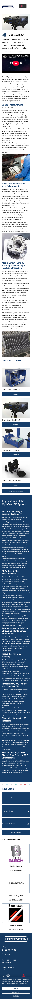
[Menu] (29, 6)
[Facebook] (15, 950)
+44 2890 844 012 (10, 960)
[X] (12, 950)
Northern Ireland (7, 970)
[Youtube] (6, 950)
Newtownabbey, (7, 965)
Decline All (15, 992)
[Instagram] (9, 950)
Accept (16, 988)
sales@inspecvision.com (9, 947)
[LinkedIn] (3, 950)
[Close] (29, 979)
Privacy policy (6, 954)
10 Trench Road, (7, 962)
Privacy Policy (23, 984)
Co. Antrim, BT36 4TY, (8, 967)
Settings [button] (16, 996)
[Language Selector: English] (22, 6)
